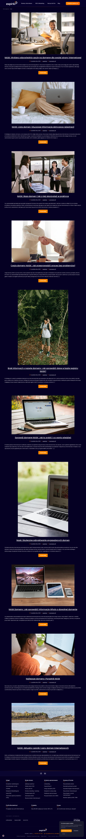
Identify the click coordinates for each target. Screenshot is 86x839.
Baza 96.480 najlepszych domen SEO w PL (42, 808)
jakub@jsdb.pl (58, 833)
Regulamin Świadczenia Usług (33, 836)
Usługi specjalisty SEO (49, 788)
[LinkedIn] (45, 773)
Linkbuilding (47, 784)
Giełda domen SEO (29, 786)
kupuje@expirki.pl (50, 833)
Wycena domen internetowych (32, 798)
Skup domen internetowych (70, 791)
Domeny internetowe (26, 3)
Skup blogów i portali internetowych (68, 794)
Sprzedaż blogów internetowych (71, 788)
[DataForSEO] (18, 820)
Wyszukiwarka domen (68, 784)
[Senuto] (26, 820)
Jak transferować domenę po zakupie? (66, 808)
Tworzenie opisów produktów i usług (13, 796)
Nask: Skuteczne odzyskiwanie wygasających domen (43, 540)
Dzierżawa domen (29, 795)
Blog (59, 3)
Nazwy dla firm (51, 3)
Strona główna (6, 9)
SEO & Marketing (39, 3)
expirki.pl (45, 61)
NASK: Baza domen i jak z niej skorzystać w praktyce (43, 196)
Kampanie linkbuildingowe (12, 791)
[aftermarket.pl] (9, 820)
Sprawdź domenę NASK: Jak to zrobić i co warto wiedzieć (43, 437)
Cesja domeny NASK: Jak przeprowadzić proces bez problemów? (43, 265)
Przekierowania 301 (30, 793)
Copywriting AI (47, 786)
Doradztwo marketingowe (12, 784)
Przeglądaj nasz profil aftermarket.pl (15, 808)
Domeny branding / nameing (32, 791)
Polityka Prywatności (21, 836)
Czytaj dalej (43, 72)
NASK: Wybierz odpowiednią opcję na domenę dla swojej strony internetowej (43, 57)
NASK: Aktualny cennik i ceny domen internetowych (43, 748)
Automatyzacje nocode (11, 786)
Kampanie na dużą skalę (50, 791)
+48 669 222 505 (38, 833)
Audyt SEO (8, 793)
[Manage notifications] (3, 836)
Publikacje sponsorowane (50, 793)
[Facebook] (41, 773)
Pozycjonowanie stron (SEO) (51, 795)
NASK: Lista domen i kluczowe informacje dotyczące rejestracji (43, 127)
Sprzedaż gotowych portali (69, 786)
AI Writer (8, 788)
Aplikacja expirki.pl (29, 784)
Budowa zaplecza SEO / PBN (70, 797)
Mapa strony (43, 836)
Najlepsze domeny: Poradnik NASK (43, 678)
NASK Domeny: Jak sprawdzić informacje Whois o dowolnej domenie (43, 609)
